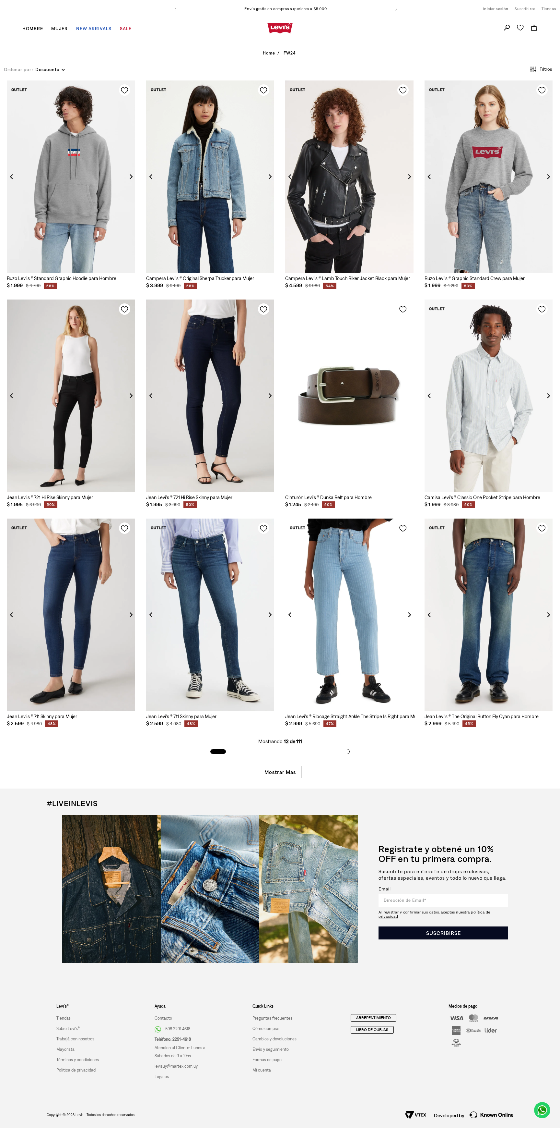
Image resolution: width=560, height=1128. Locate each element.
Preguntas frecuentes (272, 1018)
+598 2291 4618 (176, 1028)
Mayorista (65, 1049)
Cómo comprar (266, 1028)
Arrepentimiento (373, 1017)
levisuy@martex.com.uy (176, 1066)
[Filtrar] (538, 69)
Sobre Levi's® (68, 1028)
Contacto (163, 1018)
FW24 (290, 53)
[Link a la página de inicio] (269, 53)
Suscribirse (525, 9)
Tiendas (549, 9)
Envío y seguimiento (270, 1049)
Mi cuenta (261, 1070)
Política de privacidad (76, 1070)
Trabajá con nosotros (75, 1038)
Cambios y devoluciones (274, 1038)
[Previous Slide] (175, 9)
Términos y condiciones (77, 1059)
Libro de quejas (372, 1029)
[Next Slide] (396, 9)
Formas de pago (267, 1059)
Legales (162, 1076)
